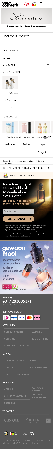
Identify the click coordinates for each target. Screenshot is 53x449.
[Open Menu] (11, 4)
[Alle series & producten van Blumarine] (26, 16)
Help (34, 360)
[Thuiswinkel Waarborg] (16, 433)
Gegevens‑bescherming (39, 396)
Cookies (10, 403)
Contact (10, 367)
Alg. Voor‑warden (37, 389)
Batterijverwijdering (17, 374)
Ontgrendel (16, 219)
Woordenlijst (39, 367)
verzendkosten (32, 443)
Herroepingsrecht (16, 396)
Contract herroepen (17, 345)
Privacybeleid (13, 227)
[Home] (4, 168)
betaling (10, 338)
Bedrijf (9, 389)
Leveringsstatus (15, 360)
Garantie (37, 332)
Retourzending (40, 338)
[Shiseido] (32, 420)
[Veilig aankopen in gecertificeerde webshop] (28, 433)
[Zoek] (41, 4)
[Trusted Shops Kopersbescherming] (5, 433)
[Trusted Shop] (34, 4)
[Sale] (27, 4)
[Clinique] (11, 420)
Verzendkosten (14, 332)
